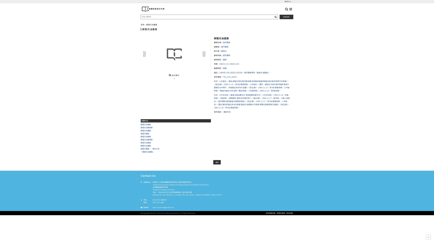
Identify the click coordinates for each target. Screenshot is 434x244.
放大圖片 (175, 75)
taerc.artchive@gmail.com (163, 207)
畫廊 (225, 59)
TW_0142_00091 (230, 77)
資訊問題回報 (270, 213)
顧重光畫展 (145, 133)
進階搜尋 (286, 17)
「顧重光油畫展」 (147, 152)
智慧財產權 (281, 213)
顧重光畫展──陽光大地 (150, 149)
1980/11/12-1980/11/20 (229, 64)
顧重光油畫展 (146, 124)
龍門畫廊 (226, 42)
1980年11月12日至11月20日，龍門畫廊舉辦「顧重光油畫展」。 (244, 72)
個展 (225, 68)
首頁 (143, 24)
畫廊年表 (227, 112)
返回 (217, 162)
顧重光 (224, 51)
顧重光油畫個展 (147, 127)
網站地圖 (289, 213)
